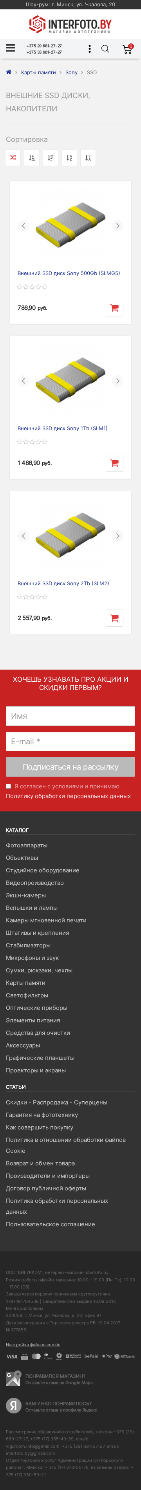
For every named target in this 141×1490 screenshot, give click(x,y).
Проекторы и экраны (36, 1070)
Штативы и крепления (37, 932)
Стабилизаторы (28, 945)
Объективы (22, 857)
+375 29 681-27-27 (44, 45)
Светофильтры (27, 995)
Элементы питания (33, 1020)
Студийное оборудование (43, 870)
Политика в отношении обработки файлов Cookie (66, 1145)
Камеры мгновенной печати (46, 920)
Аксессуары (23, 1045)
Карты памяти (25, 982)
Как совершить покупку (39, 1127)
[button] (23, 226)
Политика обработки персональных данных (57, 1206)
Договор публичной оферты (46, 1188)
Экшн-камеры (26, 895)
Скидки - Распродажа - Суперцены (56, 1102)
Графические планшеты (40, 1057)
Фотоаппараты (26, 845)
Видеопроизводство (35, 882)
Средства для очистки (38, 1032)
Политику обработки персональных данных (68, 796)
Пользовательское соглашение (50, 1224)
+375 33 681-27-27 (44, 52)
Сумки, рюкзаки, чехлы (39, 970)
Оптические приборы (36, 1007)
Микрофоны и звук (32, 957)
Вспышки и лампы (32, 907)
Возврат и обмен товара (40, 1163)
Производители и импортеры (48, 1175)
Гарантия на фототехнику (42, 1114)
